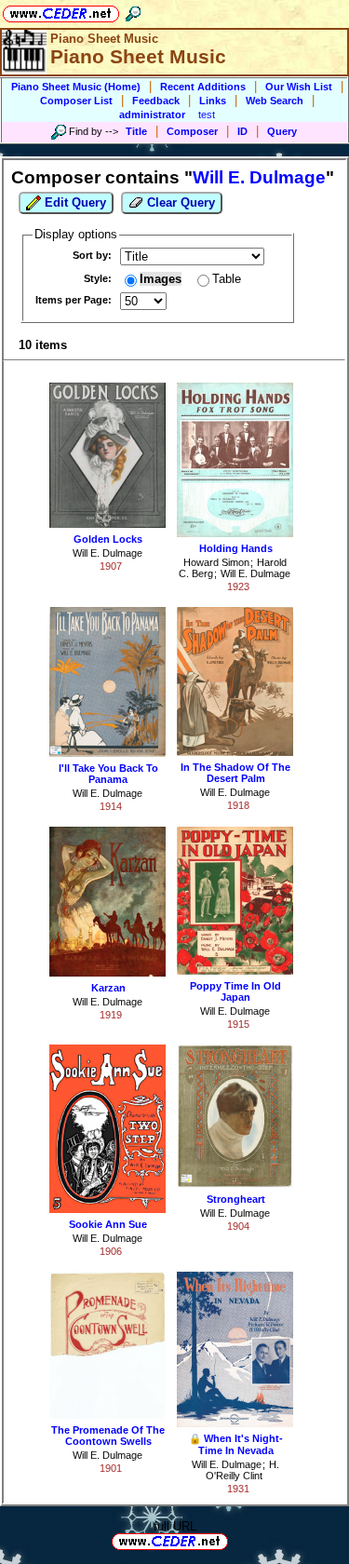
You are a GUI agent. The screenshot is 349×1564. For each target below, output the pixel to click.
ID (242, 131)
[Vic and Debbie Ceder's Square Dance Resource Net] (61, 11)
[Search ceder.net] (133, 11)
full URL (175, 1526)
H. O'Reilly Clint (242, 1470)
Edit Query (73, 202)
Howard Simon (216, 562)
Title (136, 131)
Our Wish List (298, 86)
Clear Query (179, 202)
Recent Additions (203, 86)
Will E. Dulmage (107, 553)
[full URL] (235, 1540)
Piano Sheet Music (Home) (76, 86)
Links (212, 100)
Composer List (76, 100)
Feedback (156, 100)
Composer (192, 131)
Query (282, 131)
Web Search (274, 100)
